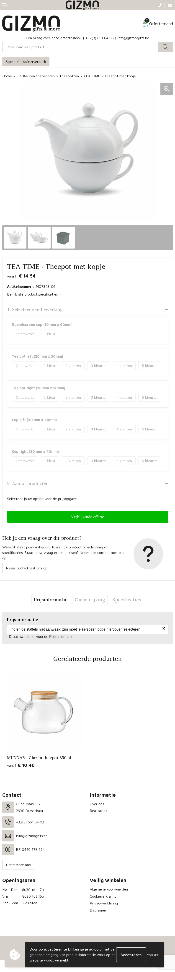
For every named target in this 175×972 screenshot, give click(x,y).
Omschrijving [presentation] (90, 599)
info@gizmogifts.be (133, 38)
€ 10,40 (21, 765)
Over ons (97, 804)
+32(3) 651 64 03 (99, 38)
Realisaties (98, 811)
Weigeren (153, 954)
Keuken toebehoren (39, 76)
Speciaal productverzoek (26, 62)
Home (7, 76)
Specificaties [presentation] (126, 599)
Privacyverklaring (104, 903)
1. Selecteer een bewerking (35, 309)
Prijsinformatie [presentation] (50, 599)
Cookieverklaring (103, 896)
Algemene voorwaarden (109, 889)
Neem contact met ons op (26, 568)
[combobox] (80, 47)
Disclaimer (98, 910)
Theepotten (69, 76)
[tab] (50, 599)
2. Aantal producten (28, 483)
